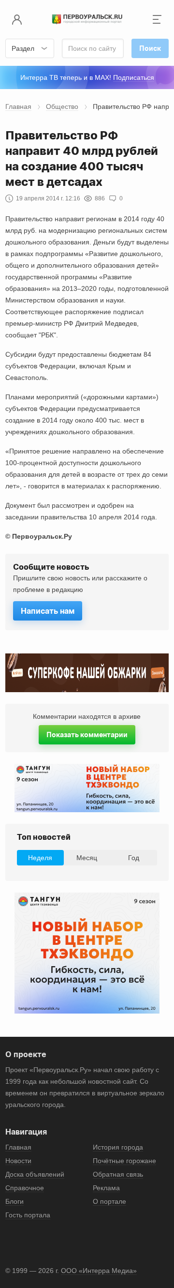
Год (133, 858)
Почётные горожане (124, 1161)
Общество (62, 106)
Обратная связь (118, 1174)
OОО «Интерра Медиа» (99, 1270)
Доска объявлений (34, 1174)
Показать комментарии (87, 734)
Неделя (40, 858)
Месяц (86, 858)
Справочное (24, 1188)
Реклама (106, 1188)
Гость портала (27, 1215)
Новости (18, 1161)
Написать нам (47, 611)
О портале (109, 1201)
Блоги (14, 1201)
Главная (18, 106)
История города (118, 1147)
